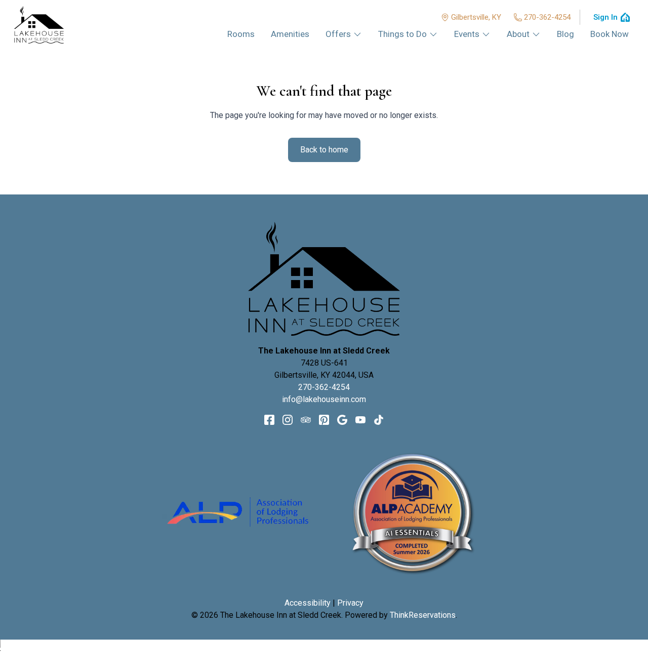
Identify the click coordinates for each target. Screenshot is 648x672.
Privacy (350, 603)
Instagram (287, 420)
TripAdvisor (306, 420)
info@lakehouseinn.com (324, 399)
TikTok (379, 420)
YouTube (360, 420)
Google (342, 420)
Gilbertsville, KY (476, 17)
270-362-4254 (547, 17)
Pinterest (324, 420)
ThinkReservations (423, 615)
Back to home (324, 149)
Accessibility (308, 603)
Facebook (269, 420)
